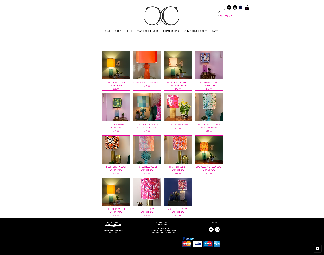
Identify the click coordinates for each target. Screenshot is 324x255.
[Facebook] (211, 229)
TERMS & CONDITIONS (113, 225)
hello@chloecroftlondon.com (163, 230)
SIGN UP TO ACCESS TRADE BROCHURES (113, 231)
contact (113, 227)
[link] (247, 7)
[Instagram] (217, 229)
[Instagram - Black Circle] (235, 7)
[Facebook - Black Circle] (229, 7)
